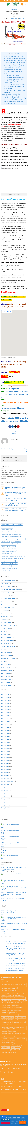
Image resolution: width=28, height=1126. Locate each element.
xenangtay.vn (14, 389)
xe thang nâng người (15, 1047)
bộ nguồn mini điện (19, 995)
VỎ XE (3, 661)
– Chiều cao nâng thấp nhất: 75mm (13, 77)
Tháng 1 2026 (5, 715)
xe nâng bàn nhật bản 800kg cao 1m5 (10, 543)
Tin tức (23, 1120)
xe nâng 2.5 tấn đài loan (7, 1024)
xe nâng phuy (4, 1031)
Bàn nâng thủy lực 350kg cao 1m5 (9, 990)
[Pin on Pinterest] (18, 426)
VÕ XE (3, 649)
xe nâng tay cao (5, 1036)
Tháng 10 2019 (5, 784)
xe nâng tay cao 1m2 (14, 1036)
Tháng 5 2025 (5, 739)
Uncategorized (5, 595)
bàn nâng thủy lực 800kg (7, 993)
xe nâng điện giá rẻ (6, 570)
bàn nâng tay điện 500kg (7, 529)
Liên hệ (13, 1121)
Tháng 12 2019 (5, 778)
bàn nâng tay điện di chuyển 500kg (9, 531)
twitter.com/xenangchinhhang (13, 408)
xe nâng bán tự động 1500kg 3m (9, 546)
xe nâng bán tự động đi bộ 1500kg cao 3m (11, 548)
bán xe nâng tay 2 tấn (6, 539)
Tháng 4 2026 (5, 706)
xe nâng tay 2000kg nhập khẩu (8, 561)
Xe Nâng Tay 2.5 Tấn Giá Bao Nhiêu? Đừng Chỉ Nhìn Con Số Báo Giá (15, 969)
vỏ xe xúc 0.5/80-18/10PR (8, 1017)
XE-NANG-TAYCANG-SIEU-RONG (10, 589)
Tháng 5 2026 (5, 703)
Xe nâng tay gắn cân (6, 601)
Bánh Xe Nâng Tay (6, 679)
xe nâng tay (17, 214)
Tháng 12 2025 (5, 718)
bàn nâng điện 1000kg (19, 993)
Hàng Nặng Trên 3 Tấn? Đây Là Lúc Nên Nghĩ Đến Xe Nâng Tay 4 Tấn (16, 499)
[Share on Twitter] (12, 426)
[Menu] (2, 4)
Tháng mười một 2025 (7, 721)
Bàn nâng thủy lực (6, 652)
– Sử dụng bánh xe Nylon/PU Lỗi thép (14, 84)
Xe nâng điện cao (5, 682)
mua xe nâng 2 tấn (16, 539)
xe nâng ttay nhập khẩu (20, 1045)
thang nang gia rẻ (15, 1005)
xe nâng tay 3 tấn (12, 1031)
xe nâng (23, 539)
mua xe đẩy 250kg (6, 1005)
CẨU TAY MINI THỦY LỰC (8, 646)
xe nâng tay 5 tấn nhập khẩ (7, 1033)
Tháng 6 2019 (5, 796)
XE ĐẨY (3, 631)
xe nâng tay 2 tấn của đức (7, 558)
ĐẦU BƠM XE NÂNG (7, 685)
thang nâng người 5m (16, 1010)
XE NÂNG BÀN (5, 584)
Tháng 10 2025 (5, 724)
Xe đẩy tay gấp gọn (6, 637)
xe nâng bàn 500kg (6, 541)
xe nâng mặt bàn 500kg (7, 553)
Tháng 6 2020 (5, 760)
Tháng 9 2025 (5, 727)
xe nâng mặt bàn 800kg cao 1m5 (9, 556)
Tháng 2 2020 (5, 772)
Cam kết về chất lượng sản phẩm (11, 94)
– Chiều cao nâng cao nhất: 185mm (14, 79)
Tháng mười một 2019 (7, 781)
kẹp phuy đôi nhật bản (6, 1000)
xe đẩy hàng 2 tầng (6, 1052)
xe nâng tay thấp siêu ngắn (7, 1045)
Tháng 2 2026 (5, 712)
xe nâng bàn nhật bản (16, 541)
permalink (14, 433)
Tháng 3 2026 (5, 709)
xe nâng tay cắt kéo (6, 592)
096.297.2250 (17, 1069)
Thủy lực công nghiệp (7, 604)
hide (18, 53)
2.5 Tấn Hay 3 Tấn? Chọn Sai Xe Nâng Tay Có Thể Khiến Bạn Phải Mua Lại (15, 509)
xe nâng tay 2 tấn (21, 556)
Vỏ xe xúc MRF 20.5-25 (20, 1017)
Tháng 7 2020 (5, 757)
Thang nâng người (6, 616)
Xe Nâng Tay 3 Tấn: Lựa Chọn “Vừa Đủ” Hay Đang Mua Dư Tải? (15, 504)
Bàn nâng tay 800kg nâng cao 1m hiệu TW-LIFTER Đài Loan (14, 985)
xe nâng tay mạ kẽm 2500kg (8, 1042)
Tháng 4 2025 (5, 742)
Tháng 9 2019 (5, 787)
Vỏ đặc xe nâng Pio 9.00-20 (19, 1022)
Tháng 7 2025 (5, 733)
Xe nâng (4, 265)
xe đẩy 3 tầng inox (5, 1049)
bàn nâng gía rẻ (19, 524)
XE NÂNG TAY (14, 9)
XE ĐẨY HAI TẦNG (6, 643)
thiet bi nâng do (13, 1012)
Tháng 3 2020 (5, 769)
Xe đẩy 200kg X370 (15, 1049)
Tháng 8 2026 (5, 694)
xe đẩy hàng (4, 610)
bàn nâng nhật (5, 981)
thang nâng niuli (5, 1012)
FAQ (17, 1121)
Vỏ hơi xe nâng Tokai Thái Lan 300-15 (10, 1015)
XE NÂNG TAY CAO (6, 622)
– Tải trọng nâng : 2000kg (11, 75)
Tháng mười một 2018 (7, 805)
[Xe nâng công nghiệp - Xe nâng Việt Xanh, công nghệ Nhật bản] (13, 4)
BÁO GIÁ (22, 1122)
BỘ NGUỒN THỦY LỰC (7, 667)
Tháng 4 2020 (5, 766)
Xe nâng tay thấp (5, 676)
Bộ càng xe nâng (5, 673)
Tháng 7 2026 (5, 697)
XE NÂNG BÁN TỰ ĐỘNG (8, 658)
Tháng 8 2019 (5, 790)
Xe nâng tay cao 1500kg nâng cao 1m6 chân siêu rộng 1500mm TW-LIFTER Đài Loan (13, 1039)
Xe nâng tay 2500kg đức (20, 1033)
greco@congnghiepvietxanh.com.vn (15, 1072)
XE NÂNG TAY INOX (6, 670)
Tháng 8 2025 (5, 730)
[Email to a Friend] (15, 426)
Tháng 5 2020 (5, 763)
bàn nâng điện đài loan (17, 534)
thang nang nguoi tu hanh (7, 1007)
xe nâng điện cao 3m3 (6, 565)
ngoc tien (21, 18)
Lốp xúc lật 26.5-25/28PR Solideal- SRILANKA (12, 1002)
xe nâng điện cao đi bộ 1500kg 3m (9, 568)
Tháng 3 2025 (5, 745)
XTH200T (13, 1052)
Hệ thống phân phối (14, 1120)
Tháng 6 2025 (5, 736)
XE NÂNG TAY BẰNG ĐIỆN (8, 580)
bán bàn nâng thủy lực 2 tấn (8, 995)
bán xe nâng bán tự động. (15, 536)
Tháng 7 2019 (5, 793)
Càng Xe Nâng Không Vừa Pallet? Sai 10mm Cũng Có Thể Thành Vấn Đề (15, 488)
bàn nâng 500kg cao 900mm (8, 524)
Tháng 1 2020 (5, 775)
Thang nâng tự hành (6, 655)
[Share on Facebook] (9, 426)
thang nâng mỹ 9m (6, 1010)
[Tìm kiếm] (22, 4)
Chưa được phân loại (7, 586)
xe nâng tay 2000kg (13, 418)
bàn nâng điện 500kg (6, 534)
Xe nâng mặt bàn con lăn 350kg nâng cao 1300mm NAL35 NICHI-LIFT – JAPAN (13, 1028)
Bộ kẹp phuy (4, 619)
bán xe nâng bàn (5, 536)
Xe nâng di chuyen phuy (7, 640)
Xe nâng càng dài (5, 613)
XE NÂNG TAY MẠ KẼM (7, 607)
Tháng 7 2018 (5, 808)
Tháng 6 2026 (5, 700)
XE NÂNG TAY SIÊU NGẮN (8, 598)
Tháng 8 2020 (5, 754)
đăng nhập (11, 460)
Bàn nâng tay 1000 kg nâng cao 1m (9, 988)
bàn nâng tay (4, 526)
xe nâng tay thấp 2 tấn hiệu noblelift (9, 563)
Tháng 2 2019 (5, 799)
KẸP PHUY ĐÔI (5, 628)
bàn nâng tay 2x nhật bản (14, 526)
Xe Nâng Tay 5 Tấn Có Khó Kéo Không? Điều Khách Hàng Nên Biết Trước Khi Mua (15, 494)
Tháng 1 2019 (5, 802)
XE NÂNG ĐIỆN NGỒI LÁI (8, 625)
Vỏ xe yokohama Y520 (7, 1022)
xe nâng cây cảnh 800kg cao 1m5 (9, 551)
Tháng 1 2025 (5, 751)
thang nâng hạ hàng (18, 1007)
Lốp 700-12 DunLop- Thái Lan (19, 1000)
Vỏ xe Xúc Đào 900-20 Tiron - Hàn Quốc (10, 1019)
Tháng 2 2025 (5, 748)
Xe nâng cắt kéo (5, 664)
